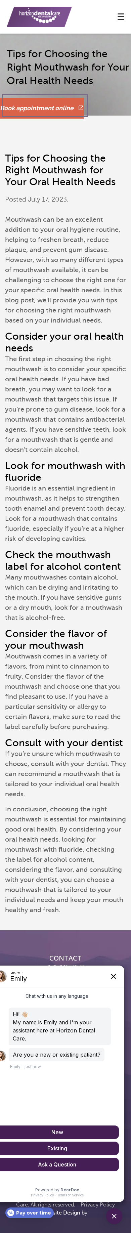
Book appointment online (37, 108)
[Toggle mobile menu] (121, 17)
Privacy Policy (98, 1205)
